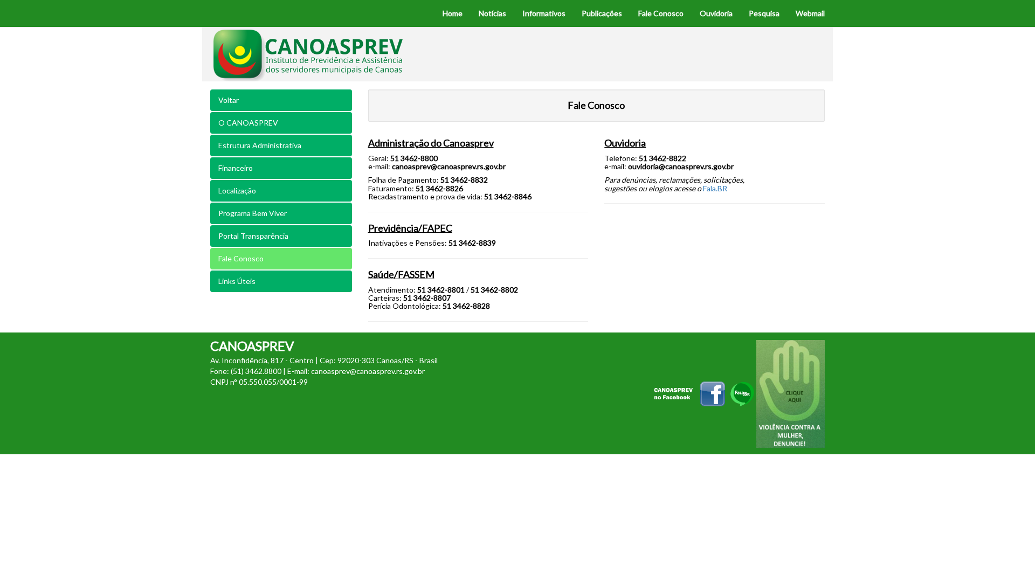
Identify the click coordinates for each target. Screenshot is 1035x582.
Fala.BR (715, 188)
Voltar (228, 100)
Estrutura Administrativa (259, 145)
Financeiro (235, 167)
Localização (237, 190)
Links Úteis (237, 281)
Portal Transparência (253, 235)
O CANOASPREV (248, 122)
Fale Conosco (241, 258)
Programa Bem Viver (252, 213)
